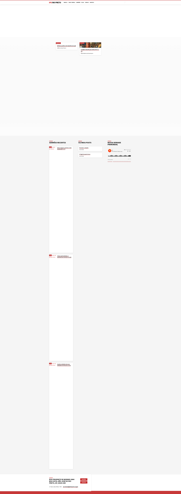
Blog (82, 2)
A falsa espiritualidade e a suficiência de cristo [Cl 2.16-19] (64, 256)
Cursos (87, 2)
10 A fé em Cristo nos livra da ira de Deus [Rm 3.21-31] (122, 161)
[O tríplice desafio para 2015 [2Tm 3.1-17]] (90, 45)
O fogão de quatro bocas (84, 154)
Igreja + (66, 2)
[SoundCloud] (131, 2)
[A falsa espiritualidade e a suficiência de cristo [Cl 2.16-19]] (52, 308)
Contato (92, 2)
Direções (84, 479)
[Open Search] (123, 2)
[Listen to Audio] (67, 48)
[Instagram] (129, 2)
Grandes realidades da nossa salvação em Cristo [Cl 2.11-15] (64, 365)
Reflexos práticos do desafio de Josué (66, 46)
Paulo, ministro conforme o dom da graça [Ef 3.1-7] (64, 148)
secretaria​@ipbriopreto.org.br (70, 486)
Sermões (78, 2)
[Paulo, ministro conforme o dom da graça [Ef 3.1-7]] (52, 199)
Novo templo (72, 2)
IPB (55, 2)
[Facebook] (126, 2)
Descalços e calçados (83, 147)
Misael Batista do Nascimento (87, 53)
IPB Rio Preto (110, 161)
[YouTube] (128, 2)
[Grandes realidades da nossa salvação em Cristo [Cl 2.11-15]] (52, 416)
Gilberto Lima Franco (61, 48)
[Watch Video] (57, 151)
